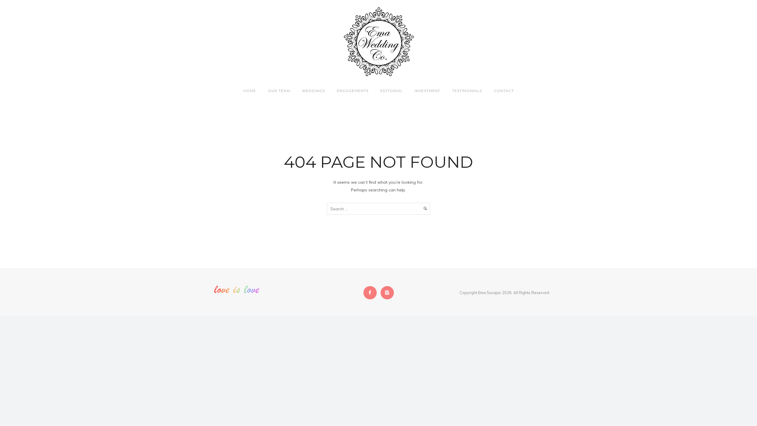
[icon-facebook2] (371, 292)
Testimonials (467, 90)
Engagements (352, 90)
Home (249, 90)
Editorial (391, 90)
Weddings (313, 90)
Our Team (279, 90)
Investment (427, 90)
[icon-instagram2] (387, 292)
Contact (504, 90)
